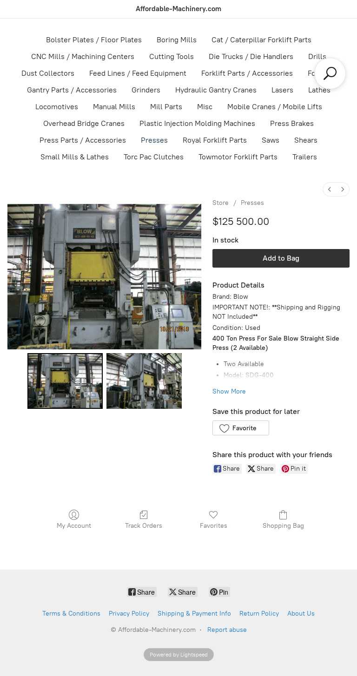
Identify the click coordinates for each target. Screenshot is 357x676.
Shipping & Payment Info (194, 613)
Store (220, 203)
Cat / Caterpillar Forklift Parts (261, 39)
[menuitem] (329, 189)
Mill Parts (166, 106)
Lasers (282, 89)
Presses (154, 140)
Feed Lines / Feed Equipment (137, 73)
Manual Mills (114, 106)
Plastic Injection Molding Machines (197, 123)
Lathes (319, 89)
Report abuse (227, 630)
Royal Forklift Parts (215, 140)
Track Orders (143, 526)
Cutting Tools (171, 56)
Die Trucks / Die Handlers (251, 56)
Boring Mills (177, 39)
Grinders (146, 89)
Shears (305, 140)
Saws (270, 140)
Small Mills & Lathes (74, 156)
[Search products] (330, 73)
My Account (74, 526)
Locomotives (56, 106)
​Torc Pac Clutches (154, 156)
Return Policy (259, 613)
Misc (204, 106)
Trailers (304, 156)
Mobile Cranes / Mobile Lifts (274, 106)
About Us (301, 613)
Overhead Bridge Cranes (84, 123)
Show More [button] (229, 391)
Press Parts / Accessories (83, 140)
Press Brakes (292, 123)
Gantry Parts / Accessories (72, 89)
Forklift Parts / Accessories (247, 73)
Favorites (213, 526)
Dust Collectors (47, 73)
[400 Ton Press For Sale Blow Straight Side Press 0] (65, 381)
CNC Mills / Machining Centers (82, 56)
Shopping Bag (283, 526)
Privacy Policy (129, 613)
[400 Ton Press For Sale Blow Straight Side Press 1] (144, 381)
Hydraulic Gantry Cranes (216, 89)
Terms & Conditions (71, 613)
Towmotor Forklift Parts (238, 156)
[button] (240, 427)
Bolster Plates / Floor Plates (94, 39)
